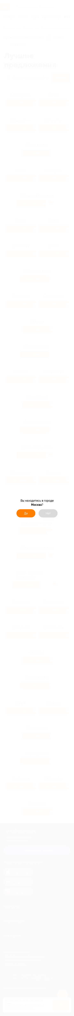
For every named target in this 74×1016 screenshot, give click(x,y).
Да (26, 513)
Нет (48, 513)
